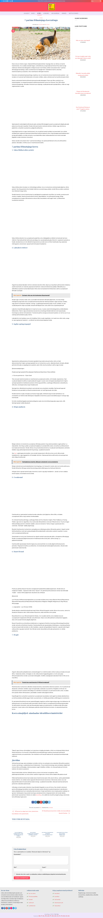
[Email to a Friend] (38, 802)
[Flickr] (9, 1)
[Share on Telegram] (49, 802)
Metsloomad (73, 13)
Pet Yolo (47, 24)
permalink (50, 807)
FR (46, 916)
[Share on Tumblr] (46, 802)
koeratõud (57, 893)
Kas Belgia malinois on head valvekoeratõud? (47, 833)
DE (39, 916)
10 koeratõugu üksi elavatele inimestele (62, 833)
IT (41, 916)
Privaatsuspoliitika (33, 896)
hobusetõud (57, 905)
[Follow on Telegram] (12, 1)
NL (43, 916)
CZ (66, 916)
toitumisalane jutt (59, 902)
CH (57, 916)
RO (53, 916)
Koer (39, 13)
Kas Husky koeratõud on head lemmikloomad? (33, 833)
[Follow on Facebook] (1, 1)
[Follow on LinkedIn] (7, 1)
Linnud (64, 13)
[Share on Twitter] (35, 802)
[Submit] (100, 1)
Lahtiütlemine (32, 905)
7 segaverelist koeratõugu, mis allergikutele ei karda (18, 834)
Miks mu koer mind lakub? (83, 40)
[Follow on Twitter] (3, 1)
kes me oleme (32, 893)
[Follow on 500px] (10, 1)
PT (50, 916)
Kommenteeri (17, 854)
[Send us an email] (4, 1)
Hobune (46, 13)
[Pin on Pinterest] (41, 802)
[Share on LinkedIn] (44, 802)
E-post (44, 867)
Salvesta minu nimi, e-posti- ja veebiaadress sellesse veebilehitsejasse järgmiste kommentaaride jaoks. (41, 874)
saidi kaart (31, 902)
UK (48, 916)
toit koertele (57, 899)
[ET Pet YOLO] (51, 7)
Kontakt (30, 899)
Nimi (15, 867)
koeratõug (38, 795)
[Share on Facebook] (33, 802)
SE (55, 916)
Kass (33, 13)
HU (68, 916)
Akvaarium (55, 13)
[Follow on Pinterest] (6, 1)
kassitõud (57, 896)
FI (59, 916)
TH (62, 916)
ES (64, 916)
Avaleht (27, 13)
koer (15, 453)
